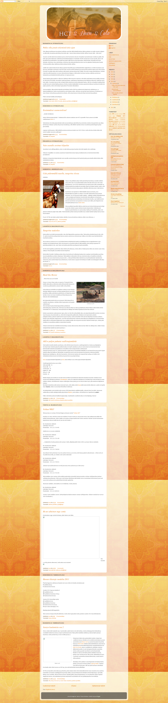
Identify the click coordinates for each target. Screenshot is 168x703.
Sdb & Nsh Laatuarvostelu (115, 61)
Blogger (98, 696)
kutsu (63, 359)
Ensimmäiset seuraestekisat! (55, 110)
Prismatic (60, 101)
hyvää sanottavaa (55, 332)
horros (55, 221)
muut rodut (63, 680)
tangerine (113, 48)
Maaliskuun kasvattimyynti (117, 202)
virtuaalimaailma (121, 126)
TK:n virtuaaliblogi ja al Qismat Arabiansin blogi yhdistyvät (116, 167)
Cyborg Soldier (95, 663)
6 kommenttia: (61, 502)
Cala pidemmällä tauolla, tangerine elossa (61, 173)
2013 (112, 79)
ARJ (49, 400)
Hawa (50, 618)
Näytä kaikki (122, 206)
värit (110, 128)
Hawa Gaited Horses (114, 54)
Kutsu (44, 359)
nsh (119, 123)
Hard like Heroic (50, 274)
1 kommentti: (62, 99)
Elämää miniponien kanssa (117, 188)
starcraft (119, 124)
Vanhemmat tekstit (98, 686)
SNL (116, 124)
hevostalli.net (52, 570)
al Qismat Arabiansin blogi (117, 164)
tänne (51, 119)
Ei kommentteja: (63, 134)
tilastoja (54, 618)
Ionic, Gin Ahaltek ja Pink (117, 136)
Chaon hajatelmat (115, 201)
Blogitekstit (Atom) (50, 689)
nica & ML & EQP (115, 181)
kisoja (79, 385)
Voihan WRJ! (48, 409)
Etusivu (73, 686)
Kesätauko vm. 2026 (116, 137)
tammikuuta (115, 104)
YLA (112, 128)
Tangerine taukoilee (51, 230)
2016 (112, 72)
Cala (50, 101)
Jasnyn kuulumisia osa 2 (53, 627)
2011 (112, 107)
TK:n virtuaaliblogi (115, 142)
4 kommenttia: (61, 162)
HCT (50, 136)
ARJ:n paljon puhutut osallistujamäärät (60, 341)
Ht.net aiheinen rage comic (54, 511)
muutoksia (62, 332)
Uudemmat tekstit (49, 686)
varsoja (115, 126)
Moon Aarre (85, 642)
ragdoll (110, 124)
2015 (112, 74)
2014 (112, 76)
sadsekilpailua (63, 379)
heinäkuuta (115, 97)
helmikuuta (115, 102)
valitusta (58, 570)
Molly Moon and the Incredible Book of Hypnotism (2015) (116, 176)
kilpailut (53, 136)
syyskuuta (114, 83)
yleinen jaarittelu (67, 101)
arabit (110, 113)
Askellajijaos (112, 63)
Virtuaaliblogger (115, 149)
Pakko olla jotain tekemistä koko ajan (59, 47)
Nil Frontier (81, 643)
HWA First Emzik (77, 647)
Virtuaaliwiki (112, 65)
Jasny (112, 45)
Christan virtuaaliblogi (116, 194)
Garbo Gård (54, 101)
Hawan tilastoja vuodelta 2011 (56, 579)
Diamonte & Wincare (116, 173)
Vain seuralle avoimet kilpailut (56, 145)
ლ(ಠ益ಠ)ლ (74, 101)
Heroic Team (112, 59)
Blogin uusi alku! (115, 190)
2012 (112, 81)
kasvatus (111, 121)
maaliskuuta (115, 99)
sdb (113, 124)
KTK (121, 121)
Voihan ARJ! (77, 413)
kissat (119, 121)
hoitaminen (122, 117)
